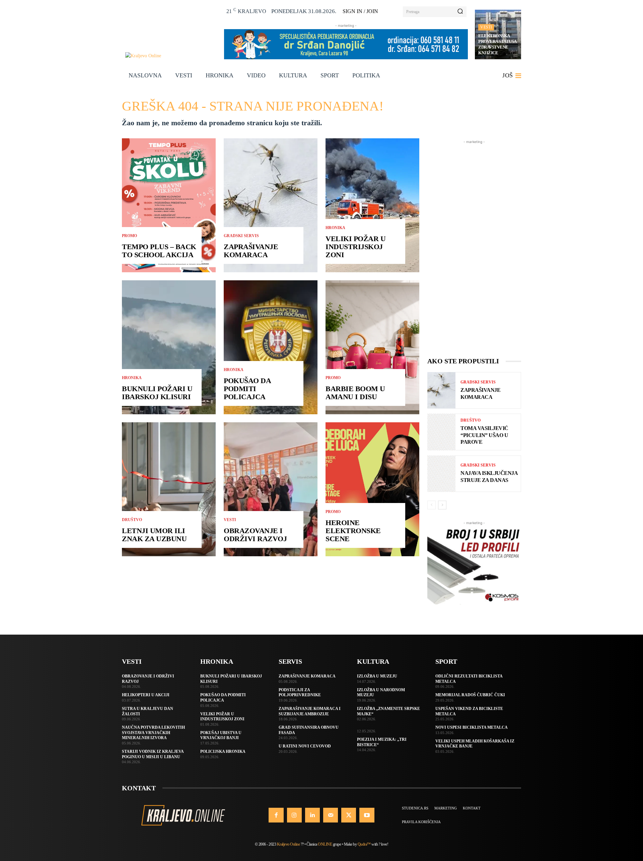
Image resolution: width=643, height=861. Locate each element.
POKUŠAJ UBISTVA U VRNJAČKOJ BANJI (220, 735)
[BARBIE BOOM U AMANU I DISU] (372, 347)
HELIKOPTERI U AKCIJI (145, 695)
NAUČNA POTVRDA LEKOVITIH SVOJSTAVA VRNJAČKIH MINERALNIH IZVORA (153, 732)
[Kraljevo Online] (171, 55)
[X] (348, 815)
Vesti (486, 27)
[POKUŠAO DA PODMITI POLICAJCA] (270, 347)
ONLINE (325, 844)
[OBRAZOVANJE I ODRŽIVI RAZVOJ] (270, 489)
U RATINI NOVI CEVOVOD (305, 746)
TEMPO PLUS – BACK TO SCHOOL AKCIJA (159, 250)
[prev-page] (431, 505)
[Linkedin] (312, 815)
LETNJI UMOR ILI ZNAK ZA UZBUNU (154, 534)
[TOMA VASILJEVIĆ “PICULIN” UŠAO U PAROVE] (441, 432)
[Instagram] (294, 815)
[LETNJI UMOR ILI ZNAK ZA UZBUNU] (169, 489)
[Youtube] (366, 815)
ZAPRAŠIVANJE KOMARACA (251, 250)
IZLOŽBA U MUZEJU (377, 676)
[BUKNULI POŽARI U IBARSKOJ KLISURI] (169, 347)
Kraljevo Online (288, 844)
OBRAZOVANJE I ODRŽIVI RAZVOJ (255, 534)
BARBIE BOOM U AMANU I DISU (355, 392)
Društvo (132, 520)
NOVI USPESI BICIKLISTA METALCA (471, 727)
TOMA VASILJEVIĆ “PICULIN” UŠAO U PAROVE (484, 435)
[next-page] (442, 505)
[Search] (460, 11)
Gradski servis (241, 236)
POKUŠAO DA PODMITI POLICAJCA (247, 388)
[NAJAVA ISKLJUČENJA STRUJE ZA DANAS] (441, 473)
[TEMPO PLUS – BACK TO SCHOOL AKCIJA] (169, 205)
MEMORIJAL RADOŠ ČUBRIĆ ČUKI (470, 695)
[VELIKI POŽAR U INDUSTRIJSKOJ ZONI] (372, 205)
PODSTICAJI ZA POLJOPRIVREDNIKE (300, 693)
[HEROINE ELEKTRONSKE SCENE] (372, 489)
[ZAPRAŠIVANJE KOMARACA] (270, 205)
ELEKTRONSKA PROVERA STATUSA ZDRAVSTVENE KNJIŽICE (497, 44)
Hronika (132, 378)
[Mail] (330, 815)
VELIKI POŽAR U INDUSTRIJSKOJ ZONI (355, 246)
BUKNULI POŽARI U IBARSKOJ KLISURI (157, 392)
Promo (129, 236)
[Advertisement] (474, 245)
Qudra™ (364, 844)
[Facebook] (276, 815)
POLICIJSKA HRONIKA (222, 751)
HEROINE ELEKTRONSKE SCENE (353, 530)
